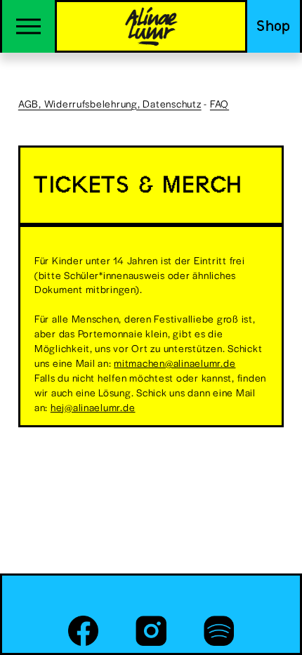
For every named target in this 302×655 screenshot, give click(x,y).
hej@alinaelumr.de (93, 407)
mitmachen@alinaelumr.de (174, 363)
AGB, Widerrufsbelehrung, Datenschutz (110, 103)
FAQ (219, 103)
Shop (273, 26)
